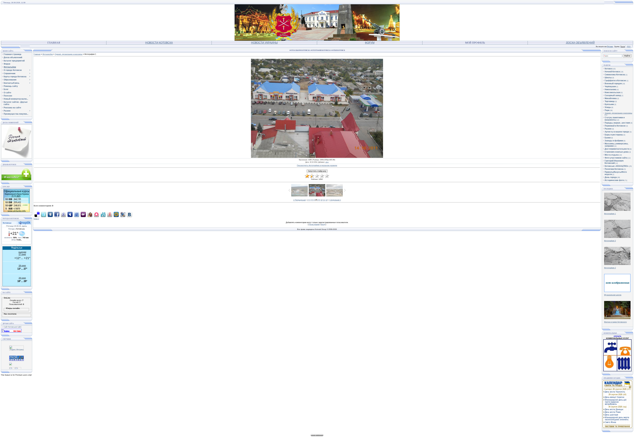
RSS (629, 46)
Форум (369, 42)
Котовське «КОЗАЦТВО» (617, 166)
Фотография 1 (610, 214)
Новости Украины (264, 42)
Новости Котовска (159, 42)
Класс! (36, 219)
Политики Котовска (614, 169)
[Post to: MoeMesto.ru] (103, 214)
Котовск (608, 69)
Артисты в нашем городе (617, 132)
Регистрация (314, 224)
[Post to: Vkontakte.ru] (129, 214)
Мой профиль (475, 42)
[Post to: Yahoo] (83, 214)
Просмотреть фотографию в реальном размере (317, 165)
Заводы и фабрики (614, 141)
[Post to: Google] (63, 214)
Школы (608, 77)
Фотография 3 (610, 241)
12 (326, 200)
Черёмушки (610, 86)
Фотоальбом (47, 54)
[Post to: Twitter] (43, 214)
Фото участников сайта (616, 158)
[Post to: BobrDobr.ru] (90, 214)
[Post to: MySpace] (70, 214)
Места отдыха (612, 155)
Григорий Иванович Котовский (614, 162)
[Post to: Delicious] (37, 214)
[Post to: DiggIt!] (50, 214)
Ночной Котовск (612, 71)
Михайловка (611, 98)
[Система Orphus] (11, 332)
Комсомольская (612, 92)
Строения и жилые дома (617, 152)
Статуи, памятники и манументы (615, 118)
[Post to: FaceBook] (56, 214)
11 (324, 200)
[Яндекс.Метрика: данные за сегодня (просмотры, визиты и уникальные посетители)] (16, 348)
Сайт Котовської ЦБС (13, 327)
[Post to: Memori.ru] (96, 214)
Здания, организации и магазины (68, 54)
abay (327, 162)
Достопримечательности (617, 149)
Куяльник (609, 104)
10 (322, 200)
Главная (53, 42)
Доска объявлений (580, 42)
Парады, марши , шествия (617, 123)
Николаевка (610, 89)
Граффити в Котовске (615, 80)
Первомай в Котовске (615, 126)
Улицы (608, 107)
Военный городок (613, 83)
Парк (607, 110)
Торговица (610, 101)
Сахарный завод (613, 95)
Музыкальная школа (612, 295)
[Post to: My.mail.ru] (116, 214)
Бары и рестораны (614, 135)
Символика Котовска (615, 74)
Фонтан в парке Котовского (615, 322)
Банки (608, 138)
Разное (608, 129)
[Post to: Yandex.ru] (109, 214)
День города (611, 177)
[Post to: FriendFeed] (76, 214)
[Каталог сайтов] (11, 368)
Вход (323, 224)
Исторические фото (614, 180)
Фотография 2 (610, 268)
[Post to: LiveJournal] (123, 214)
